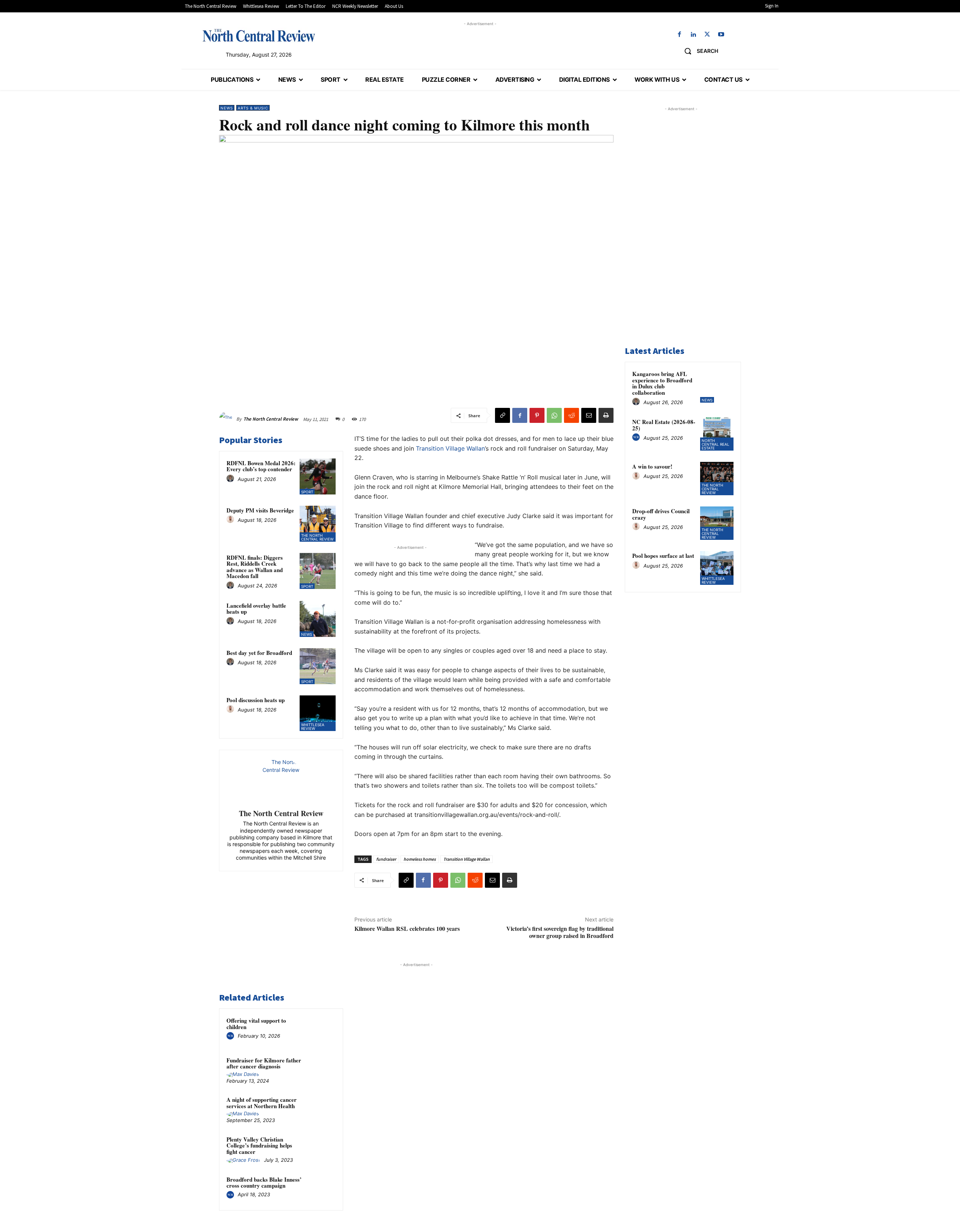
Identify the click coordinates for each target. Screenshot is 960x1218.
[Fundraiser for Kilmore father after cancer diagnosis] (321, 1070)
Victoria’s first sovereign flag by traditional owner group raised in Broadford (560, 932)
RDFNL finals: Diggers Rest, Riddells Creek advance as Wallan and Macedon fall (254, 566)
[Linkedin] (693, 35)
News (226, 108)
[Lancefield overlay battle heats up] (318, 619)
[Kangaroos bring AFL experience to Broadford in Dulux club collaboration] (717, 386)
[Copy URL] (502, 415)
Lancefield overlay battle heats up (256, 608)
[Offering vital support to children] (321, 1030)
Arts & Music (253, 108)
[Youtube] (721, 35)
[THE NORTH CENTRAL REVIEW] (258, 35)
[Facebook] (679, 35)
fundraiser (386, 859)
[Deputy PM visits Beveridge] (318, 524)
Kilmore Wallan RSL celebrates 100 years (407, 928)
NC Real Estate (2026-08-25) (663, 425)
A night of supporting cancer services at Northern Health (261, 1102)
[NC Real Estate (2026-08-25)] (717, 434)
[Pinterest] (537, 415)
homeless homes (420, 859)
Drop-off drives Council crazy (661, 514)
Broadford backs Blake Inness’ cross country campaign (264, 1182)
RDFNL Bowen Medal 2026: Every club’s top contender (261, 466)
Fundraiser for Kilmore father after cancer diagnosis (263, 1063)
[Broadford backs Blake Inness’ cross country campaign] (321, 1189)
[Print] (606, 415)
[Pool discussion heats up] (318, 713)
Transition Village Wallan (450, 448)
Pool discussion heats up (255, 700)
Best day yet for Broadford (259, 653)
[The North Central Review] (227, 419)
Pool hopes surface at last (663, 555)
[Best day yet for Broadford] (318, 666)
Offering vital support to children (256, 1023)
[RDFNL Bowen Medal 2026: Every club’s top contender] (318, 476)
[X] (707, 35)
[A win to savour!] (717, 478)
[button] (698, 51)
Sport (307, 492)
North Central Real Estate (715, 444)
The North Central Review (270, 419)
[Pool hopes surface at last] (717, 567)
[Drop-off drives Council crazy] (717, 523)
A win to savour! (652, 466)
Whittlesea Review (312, 726)
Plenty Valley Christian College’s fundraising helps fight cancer (259, 1145)
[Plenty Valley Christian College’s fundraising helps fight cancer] (321, 1149)
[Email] (588, 415)
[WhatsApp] (554, 415)
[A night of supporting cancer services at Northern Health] (321, 1109)
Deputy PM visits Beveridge (260, 510)
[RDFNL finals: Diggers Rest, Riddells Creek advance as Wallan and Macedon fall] (318, 571)
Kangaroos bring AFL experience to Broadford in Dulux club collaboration (662, 383)
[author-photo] (231, 479)
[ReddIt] (571, 415)
